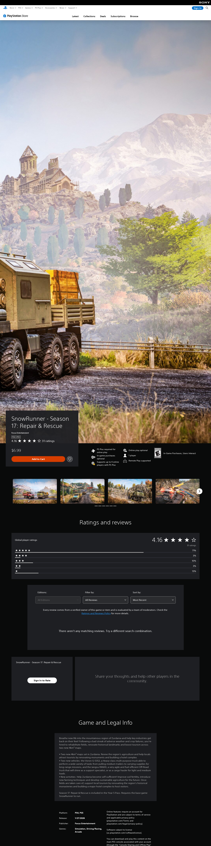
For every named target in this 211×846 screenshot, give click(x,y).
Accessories (50, 8)
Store (12, 8)
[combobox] (58, 600)
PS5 (19, 8)
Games (28, 8)
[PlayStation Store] (16, 15)
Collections (89, 16)
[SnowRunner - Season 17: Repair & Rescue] (35, 491)
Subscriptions (118, 16)
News (62, 8)
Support (71, 8)
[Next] (199, 491)
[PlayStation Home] (5, 8)
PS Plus (38, 8)
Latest (75, 16)
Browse (134, 16)
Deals (103, 16)
